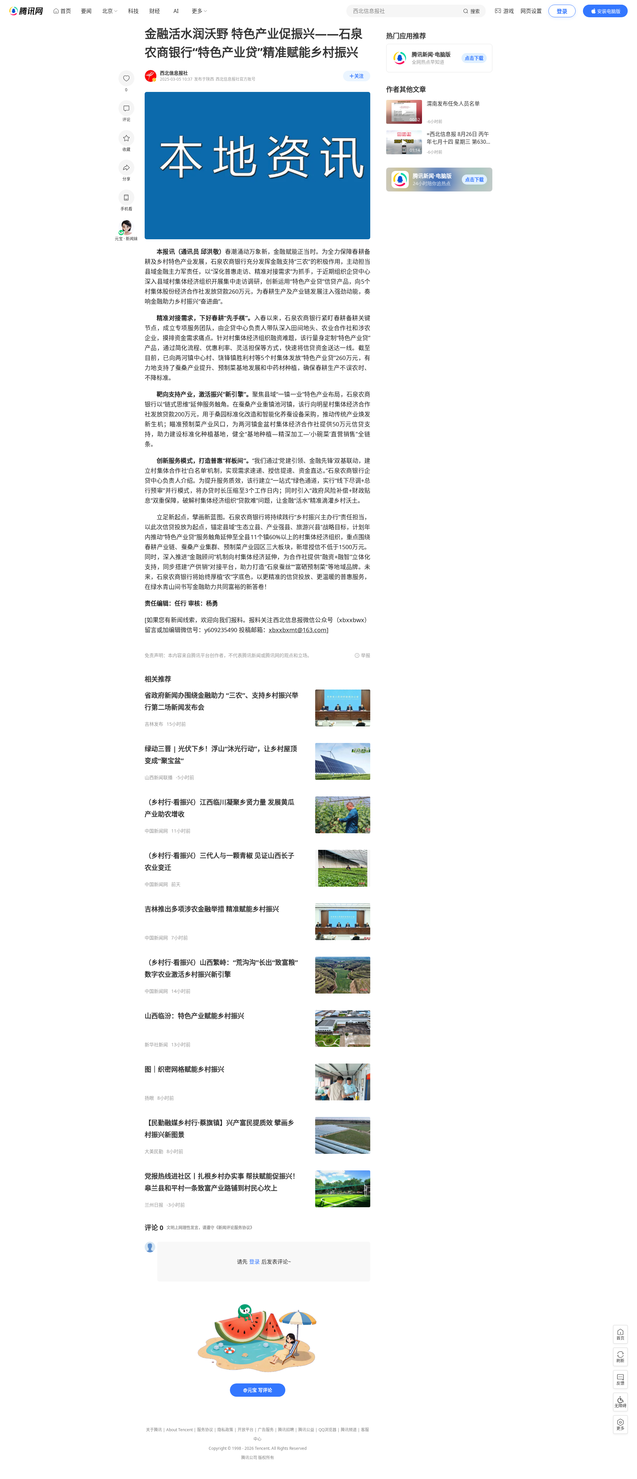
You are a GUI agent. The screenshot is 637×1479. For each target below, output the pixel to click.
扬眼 (149, 1098)
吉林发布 (154, 724)
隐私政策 (225, 1430)
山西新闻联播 (159, 777)
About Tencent (179, 1430)
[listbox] (257, 941)
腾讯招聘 (286, 1430)
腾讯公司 (249, 1457)
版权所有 (266, 1457)
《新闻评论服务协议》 (234, 1227)
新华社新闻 (156, 1044)
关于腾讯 (154, 1430)
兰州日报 (154, 1205)
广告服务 (266, 1430)
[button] (474, 58)
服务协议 (205, 1430)
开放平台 (245, 1430)
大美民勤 (154, 1151)
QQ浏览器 (327, 1430)
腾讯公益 (306, 1430)
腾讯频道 (349, 1430)
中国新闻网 (156, 831)
